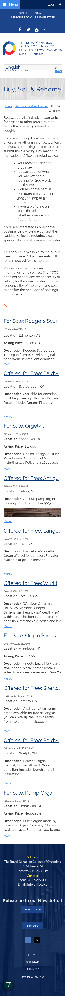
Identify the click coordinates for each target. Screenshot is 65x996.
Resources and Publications (31, 106)
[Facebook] (20, 29)
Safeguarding (32, 976)
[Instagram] (45, 29)
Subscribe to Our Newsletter (32, 17)
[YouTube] (37, 29)
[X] (28, 29)
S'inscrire (32, 925)
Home (8, 106)
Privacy (33, 969)
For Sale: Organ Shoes (30, 635)
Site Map (32, 962)
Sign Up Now (33, 909)
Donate (38, 13)
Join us (22, 13)
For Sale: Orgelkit (24, 426)
